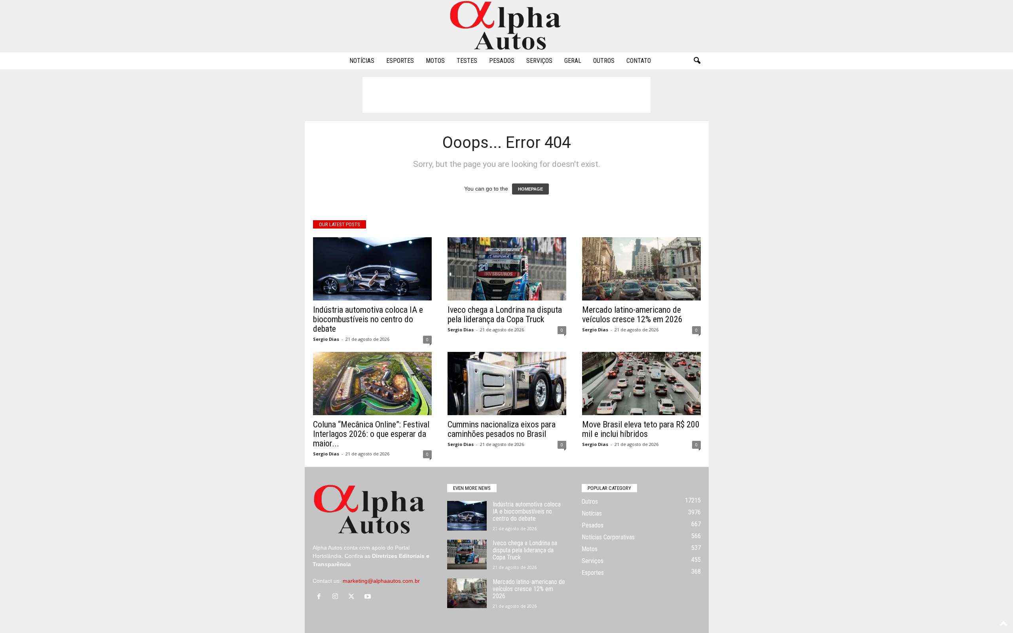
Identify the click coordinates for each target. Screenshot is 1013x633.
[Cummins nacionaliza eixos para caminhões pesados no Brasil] (507, 383)
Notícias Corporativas (608, 537)
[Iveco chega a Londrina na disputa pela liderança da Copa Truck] (507, 268)
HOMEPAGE (530, 189)
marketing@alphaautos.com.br (381, 581)
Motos (435, 60)
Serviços (539, 60)
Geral (572, 60)
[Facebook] (321, 597)
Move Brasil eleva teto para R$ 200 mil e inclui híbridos (641, 429)
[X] (353, 597)
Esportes (400, 60)
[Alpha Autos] (506, 26)
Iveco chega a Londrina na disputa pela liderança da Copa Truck (505, 314)
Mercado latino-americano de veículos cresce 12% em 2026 (632, 314)
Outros (604, 60)
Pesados (501, 60)
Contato (638, 60)
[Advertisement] (506, 95)
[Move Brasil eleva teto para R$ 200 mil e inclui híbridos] (641, 383)
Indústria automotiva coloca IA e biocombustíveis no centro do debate (368, 319)
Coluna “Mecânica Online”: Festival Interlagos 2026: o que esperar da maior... (371, 433)
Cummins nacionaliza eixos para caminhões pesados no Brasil (502, 429)
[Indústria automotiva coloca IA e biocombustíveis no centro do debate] (372, 268)
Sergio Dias (326, 339)
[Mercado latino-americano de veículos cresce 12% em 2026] (641, 268)
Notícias (361, 60)
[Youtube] (368, 597)
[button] (697, 61)
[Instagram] (337, 597)
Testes (467, 60)
